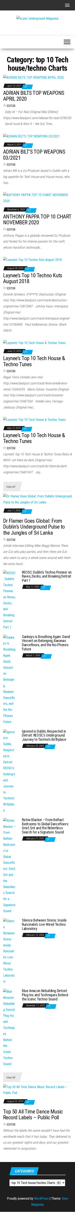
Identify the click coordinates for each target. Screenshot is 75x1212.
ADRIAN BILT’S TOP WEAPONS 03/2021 (34, 155)
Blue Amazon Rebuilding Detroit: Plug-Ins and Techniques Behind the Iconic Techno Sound (45, 995)
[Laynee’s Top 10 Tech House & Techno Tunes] (34, 343)
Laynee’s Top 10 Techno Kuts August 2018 (32, 278)
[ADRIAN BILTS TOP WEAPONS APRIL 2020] (33, 77)
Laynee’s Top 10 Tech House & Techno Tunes (34, 361)
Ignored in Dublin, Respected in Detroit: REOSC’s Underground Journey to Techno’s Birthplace (44, 735)
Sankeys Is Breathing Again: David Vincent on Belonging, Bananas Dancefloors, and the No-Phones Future (46, 642)
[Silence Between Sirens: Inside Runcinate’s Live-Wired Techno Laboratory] (9, 951)
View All (10, 486)
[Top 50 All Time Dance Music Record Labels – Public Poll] (37, 1090)
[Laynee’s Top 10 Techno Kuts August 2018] (32, 260)
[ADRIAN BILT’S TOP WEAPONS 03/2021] (31, 136)
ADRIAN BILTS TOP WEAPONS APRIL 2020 (33, 96)
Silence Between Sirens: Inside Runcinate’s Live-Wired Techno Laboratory (44, 924)
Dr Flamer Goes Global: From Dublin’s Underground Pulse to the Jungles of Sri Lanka (34, 527)
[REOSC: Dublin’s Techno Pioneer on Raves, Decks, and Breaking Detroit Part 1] (9, 600)
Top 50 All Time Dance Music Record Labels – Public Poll (33, 1114)
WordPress (41, 1198)
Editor (11, 106)
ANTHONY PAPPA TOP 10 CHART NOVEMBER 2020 (37, 219)
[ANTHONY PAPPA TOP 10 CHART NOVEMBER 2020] (37, 198)
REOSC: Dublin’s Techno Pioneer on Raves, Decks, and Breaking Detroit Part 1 (47, 576)
